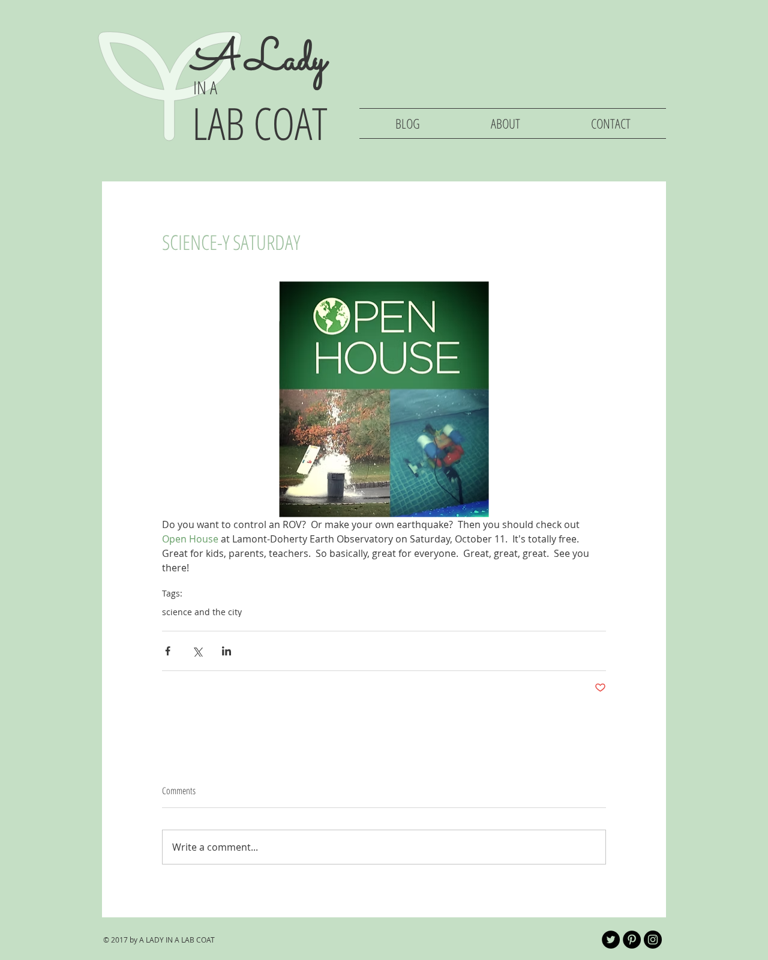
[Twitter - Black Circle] (611, 940)
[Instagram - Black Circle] (653, 940)
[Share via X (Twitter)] (197, 651)
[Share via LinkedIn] (226, 651)
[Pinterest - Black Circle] (632, 940)
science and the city (202, 612)
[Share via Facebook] (167, 651)
